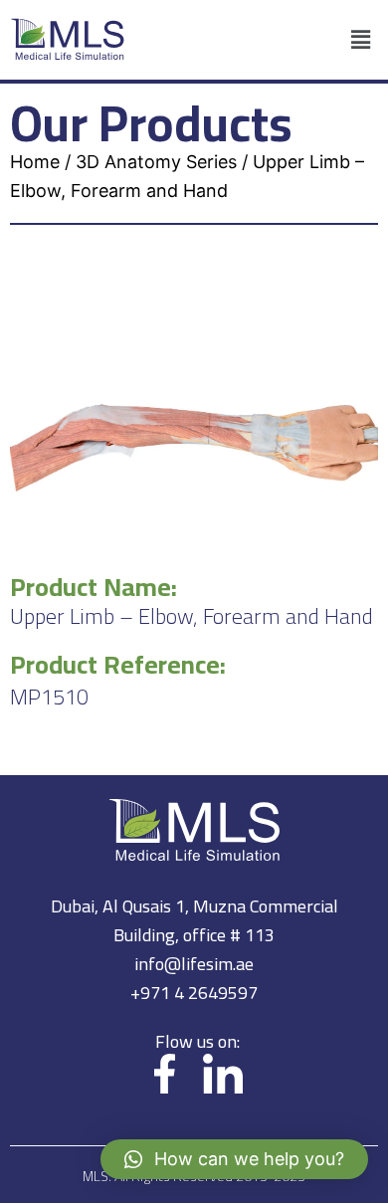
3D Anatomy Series (156, 161)
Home (35, 161)
